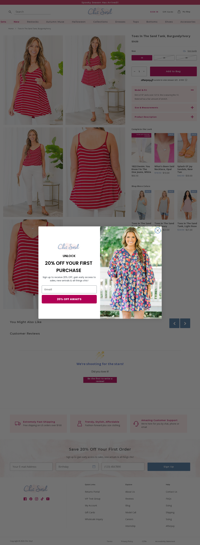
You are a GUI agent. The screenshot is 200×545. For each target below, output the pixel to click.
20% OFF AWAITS (69, 299)
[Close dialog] (157, 230)
